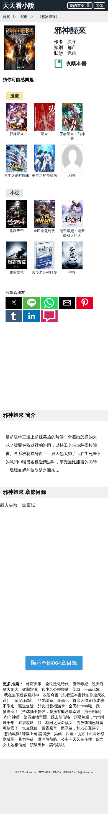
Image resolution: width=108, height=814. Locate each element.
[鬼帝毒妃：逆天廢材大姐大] (72, 227)
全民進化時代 (44, 231)
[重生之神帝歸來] (44, 171)
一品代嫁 (92, 689)
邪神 (72, 175)
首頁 (6, 17)
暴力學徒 (26, 739)
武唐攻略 (26, 722)
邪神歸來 (16, 134)
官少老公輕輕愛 (44, 272)
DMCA (57, 772)
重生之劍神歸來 (16, 175)
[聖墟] (72, 268)
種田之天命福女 (59, 722)
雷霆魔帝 (50, 728)
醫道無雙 (26, 706)
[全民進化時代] (44, 227)
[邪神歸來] (16, 130)
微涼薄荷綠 (48, 739)
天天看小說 (19, 5)
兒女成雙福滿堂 (52, 706)
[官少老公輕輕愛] (44, 268)
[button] (14, 303)
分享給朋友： (17, 292)
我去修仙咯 (61, 717)
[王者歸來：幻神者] (72, 130)
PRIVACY (69, 772)
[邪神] (72, 171)
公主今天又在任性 (77, 739)
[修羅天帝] (16, 227)
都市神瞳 (12, 717)
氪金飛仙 (30, 728)
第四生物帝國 (36, 717)
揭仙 (58, 733)
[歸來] (44, 130)
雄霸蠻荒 (16, 272)
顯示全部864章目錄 (54, 663)
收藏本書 (75, 63)
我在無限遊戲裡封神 (22, 695)
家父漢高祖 (24, 700)
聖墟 (72, 272)
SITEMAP (44, 772)
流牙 (71, 41)
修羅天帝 (16, 231)
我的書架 (77, 5)
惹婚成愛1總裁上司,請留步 (27, 733)
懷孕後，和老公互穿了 (80, 728)
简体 (99, 5)
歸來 (44, 134)
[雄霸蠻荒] (16, 268)
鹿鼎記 (63, 700)
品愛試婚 (46, 700)
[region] (54, 365)
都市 (23, 17)
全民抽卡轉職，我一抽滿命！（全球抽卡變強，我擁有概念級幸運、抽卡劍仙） (53, 709)
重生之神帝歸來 (44, 175)
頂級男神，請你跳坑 (47, 745)
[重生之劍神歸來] (16, 171)
